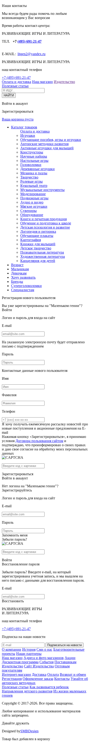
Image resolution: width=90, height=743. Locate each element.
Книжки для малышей (37, 244)
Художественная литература (42, 256)
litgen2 (22, 54)
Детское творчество (35, 248)
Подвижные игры (34, 198)
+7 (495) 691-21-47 (16, 78)
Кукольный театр (33, 186)
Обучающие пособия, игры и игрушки (50, 140)
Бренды (17, 282)
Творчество (29, 177)
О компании (11, 649)
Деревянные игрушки (37, 169)
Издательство (64, 82)
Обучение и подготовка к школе (45, 223)
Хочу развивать (23, 277)
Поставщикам (65, 662)
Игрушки (27, 135)
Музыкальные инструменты (42, 190)
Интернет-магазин (16, 674)
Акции (70, 658)
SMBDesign (29, 731)
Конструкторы (31, 152)
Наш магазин (42, 82)
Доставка (39, 674)
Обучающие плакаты (36, 236)
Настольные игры (34, 161)
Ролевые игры (31, 181)
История (29, 649)
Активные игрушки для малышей (47, 148)
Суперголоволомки (26, 286)
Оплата (53, 674)
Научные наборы (33, 156)
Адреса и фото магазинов (44, 658)
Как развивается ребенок (49, 687)
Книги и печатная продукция (43, 219)
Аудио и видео (31, 202)
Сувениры (28, 211)
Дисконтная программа (20, 662)
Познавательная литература (42, 252)
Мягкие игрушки (33, 206)
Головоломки (30, 165)
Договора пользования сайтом (39, 441)
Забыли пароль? (14, 539)
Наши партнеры (29, 654)
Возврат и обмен (73, 674)
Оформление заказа (38, 679)
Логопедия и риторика (38, 231)
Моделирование (33, 194)
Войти (7, 310)
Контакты (62, 679)
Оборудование (31, 215)
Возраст (17, 265)
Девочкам (19, 273)
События (46, 662)
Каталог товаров (24, 127)
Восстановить (13, 601)
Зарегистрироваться (17, 474)
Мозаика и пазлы (33, 173)
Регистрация (12, 679)
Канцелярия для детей (37, 261)
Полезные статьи (15, 86)
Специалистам (22, 290)
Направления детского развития (27, 691)
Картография (30, 240)
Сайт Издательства (39, 666)
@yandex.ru (36, 54)
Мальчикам (20, 269)
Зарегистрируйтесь (17, 490)
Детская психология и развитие (45, 227)
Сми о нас (44, 649)
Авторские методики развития (44, 144)
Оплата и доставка (16, 82)
